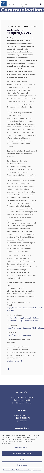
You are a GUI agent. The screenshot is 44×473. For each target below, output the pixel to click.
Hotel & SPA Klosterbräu (26, 26)
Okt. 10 (10, 26)
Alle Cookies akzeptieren (22, 453)
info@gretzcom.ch (14, 361)
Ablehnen (22, 459)
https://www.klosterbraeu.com (19, 335)
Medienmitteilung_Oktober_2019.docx (23, 318)
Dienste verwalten (21, 447)
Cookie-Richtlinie (9, 470)
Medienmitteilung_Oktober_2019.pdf (22, 321)
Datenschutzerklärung (24, 470)
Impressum (37, 470)
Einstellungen (22, 465)
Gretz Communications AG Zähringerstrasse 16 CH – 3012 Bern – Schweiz (22, 400)
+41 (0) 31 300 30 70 (22, 418)
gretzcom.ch (22, 421)
